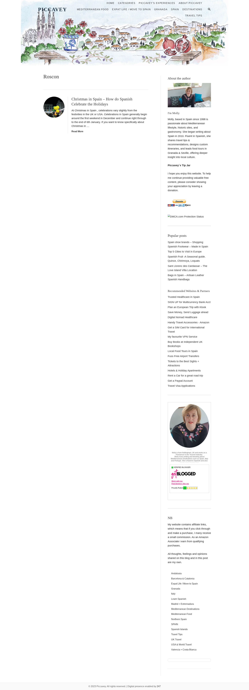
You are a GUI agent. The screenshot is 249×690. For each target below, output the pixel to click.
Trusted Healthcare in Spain (184, 297)
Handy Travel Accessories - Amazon (188, 322)
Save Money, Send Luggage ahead (188, 312)
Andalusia (176, 573)
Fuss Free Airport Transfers (183, 356)
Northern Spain (179, 619)
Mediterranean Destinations (185, 609)
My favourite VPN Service (182, 336)
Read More (77, 131)
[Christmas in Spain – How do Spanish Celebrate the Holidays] (54, 107)
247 (159, 686)
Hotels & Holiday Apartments (184, 370)
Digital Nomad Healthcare (182, 317)
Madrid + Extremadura (182, 604)
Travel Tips (176, 634)
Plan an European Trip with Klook (187, 307)
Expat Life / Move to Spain (184, 583)
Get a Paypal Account (180, 380)
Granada (175, 588)
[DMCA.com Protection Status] (186, 216)
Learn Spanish (178, 599)
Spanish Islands (179, 629)
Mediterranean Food (181, 614)
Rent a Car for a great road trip (185, 375)
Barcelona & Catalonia (182, 578)
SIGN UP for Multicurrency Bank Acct (189, 302)
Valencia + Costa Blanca (183, 649)
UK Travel (176, 639)
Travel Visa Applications (181, 385)
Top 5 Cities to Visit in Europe (185, 251)
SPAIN (174, 624)
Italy (173, 593)
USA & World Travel (181, 644)
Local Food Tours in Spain (183, 351)
